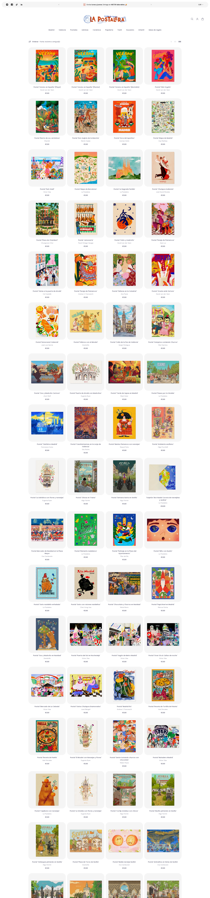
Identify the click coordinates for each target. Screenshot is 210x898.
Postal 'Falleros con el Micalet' (86, 342)
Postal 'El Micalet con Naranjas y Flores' (85, 757)
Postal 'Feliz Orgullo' (163, 87)
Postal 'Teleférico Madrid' (47, 444)
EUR (200, 5)
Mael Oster (124, 396)
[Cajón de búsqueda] (192, 19)
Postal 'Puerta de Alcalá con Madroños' (86, 393)
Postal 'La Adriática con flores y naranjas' (47, 498)
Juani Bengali (85, 709)
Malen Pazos (124, 763)
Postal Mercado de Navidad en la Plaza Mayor (47, 552)
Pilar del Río (124, 556)
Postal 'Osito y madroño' (124, 240)
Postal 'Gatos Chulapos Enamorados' (86, 706)
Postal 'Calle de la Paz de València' (124, 342)
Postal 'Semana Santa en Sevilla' (124, 498)
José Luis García (47, 345)
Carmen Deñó (124, 141)
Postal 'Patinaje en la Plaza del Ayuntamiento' (124, 552)
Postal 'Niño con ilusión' (163, 551)
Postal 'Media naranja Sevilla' (124, 862)
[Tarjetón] (163, 476)
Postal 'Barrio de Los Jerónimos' (47, 138)
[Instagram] (7, 4)
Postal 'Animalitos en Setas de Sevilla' (163, 862)
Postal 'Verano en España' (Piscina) (86, 87)
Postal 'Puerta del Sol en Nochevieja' (85, 655)
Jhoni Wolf (47, 396)
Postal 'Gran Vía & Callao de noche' (163, 655)
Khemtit (47, 141)
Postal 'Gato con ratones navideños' (85, 604)
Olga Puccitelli (163, 447)
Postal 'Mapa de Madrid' (163, 138)
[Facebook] (12, 4)
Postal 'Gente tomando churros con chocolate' (124, 758)
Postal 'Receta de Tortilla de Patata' (163, 706)
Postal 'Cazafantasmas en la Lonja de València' (86, 445)
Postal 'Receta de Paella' (47, 757)
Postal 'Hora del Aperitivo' (124, 138)
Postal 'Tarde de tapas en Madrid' (124, 393)
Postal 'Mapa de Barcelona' (86, 189)
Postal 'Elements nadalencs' (86, 551)
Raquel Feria (124, 447)
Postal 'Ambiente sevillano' (163, 444)
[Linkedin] (21, 4)
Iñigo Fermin (85, 500)
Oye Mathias (162, 141)
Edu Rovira (85, 449)
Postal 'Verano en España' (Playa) (47, 87)
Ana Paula (124, 294)
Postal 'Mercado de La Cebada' (47, 706)
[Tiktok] (16, 4)
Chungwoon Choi (47, 243)
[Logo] (105, 19)
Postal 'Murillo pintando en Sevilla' (162, 811)
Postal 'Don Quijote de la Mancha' (85, 138)
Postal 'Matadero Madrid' (163, 757)
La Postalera (85, 192)
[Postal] (47, 66)
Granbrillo (85, 345)
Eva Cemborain (47, 556)
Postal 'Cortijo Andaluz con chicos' (124, 811)
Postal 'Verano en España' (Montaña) (124, 87)
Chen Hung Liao (85, 607)
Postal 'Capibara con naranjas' (47, 811)
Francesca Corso (47, 447)
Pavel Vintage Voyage (85, 243)
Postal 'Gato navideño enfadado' (47, 604)
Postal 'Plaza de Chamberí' (47, 240)
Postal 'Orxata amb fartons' (163, 291)
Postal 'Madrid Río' (124, 706)
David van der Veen (47, 90)
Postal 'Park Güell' (47, 189)
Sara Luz (163, 243)
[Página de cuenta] (197, 19)
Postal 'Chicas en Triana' (85, 498)
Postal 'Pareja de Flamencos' (162, 240)
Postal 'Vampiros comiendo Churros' (163, 342)
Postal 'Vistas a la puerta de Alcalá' (47, 291)
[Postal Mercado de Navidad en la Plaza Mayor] (47, 530)
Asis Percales (163, 709)
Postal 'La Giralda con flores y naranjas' (86, 811)
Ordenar (46, 42)
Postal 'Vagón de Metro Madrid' (124, 655)
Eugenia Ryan (85, 396)
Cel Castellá (47, 294)
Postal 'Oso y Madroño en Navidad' (47, 655)
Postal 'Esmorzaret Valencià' (47, 342)
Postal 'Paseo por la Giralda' (163, 393)
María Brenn (124, 607)
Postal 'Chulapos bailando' (163, 189)
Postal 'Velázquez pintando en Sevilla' (47, 862)
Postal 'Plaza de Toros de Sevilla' (86, 862)
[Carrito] (202, 19)
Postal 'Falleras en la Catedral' (124, 291)
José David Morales (163, 192)
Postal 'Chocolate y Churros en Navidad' (124, 604)
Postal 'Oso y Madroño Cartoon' (47, 393)
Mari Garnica (162, 345)
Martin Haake (85, 141)
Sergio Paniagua (124, 345)
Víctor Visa (47, 192)
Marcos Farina (163, 607)
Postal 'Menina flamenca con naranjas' (124, 444)
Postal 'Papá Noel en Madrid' (163, 604)
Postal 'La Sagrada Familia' (124, 189)
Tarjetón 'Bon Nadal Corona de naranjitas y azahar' (163, 499)
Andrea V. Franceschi (85, 294)
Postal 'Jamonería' (85, 240)
